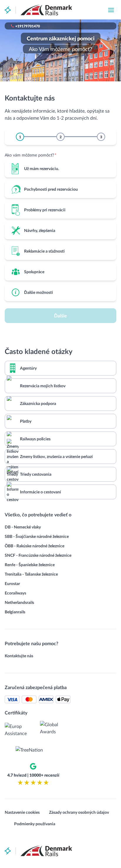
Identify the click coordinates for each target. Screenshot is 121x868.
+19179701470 (27, 26)
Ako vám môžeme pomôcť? (30, 154)
